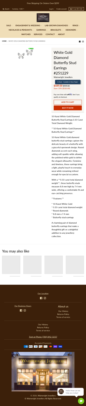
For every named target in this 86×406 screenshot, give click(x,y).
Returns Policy (63, 314)
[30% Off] (25, 54)
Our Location (43, 293)
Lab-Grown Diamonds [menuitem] (56, 25)
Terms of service (63, 317)
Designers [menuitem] (71, 30)
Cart (77, 9)
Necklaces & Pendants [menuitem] (20, 30)
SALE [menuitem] (8, 25)
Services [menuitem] (38, 34)
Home (4, 41)
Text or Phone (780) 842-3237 (43, 336)
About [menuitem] (61, 34)
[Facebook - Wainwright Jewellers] (80, 41)
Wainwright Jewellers (63, 77)
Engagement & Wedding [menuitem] (28, 25)
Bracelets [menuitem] (56, 30)
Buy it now (67, 108)
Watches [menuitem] (26, 34)
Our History (63, 311)
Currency (15, 9)
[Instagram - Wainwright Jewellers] (83, 41)
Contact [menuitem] (50, 34)
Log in (51, 9)
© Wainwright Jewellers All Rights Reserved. (43, 398)
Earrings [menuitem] (41, 30)
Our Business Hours (22, 306)
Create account (61, 9)
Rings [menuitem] (75, 25)
